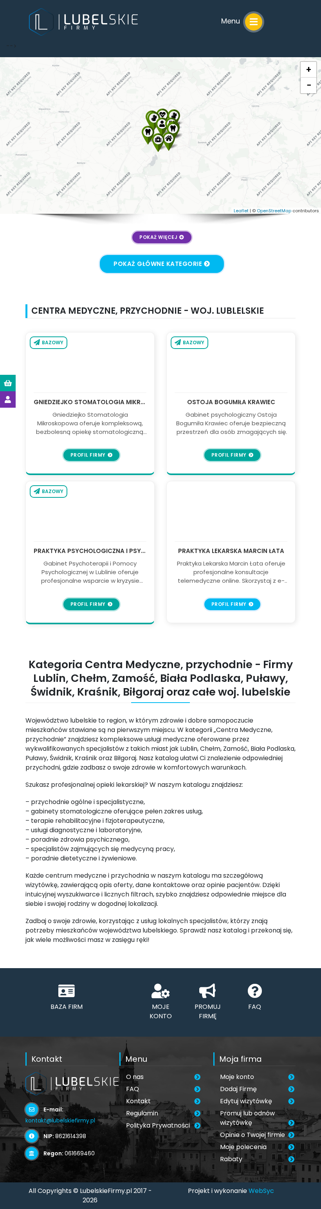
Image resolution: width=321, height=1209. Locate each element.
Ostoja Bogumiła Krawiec (231, 402)
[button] (148, 134)
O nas (135, 1076)
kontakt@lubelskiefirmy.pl (60, 1120)
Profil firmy (88, 455)
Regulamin (142, 1113)
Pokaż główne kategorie (158, 264)
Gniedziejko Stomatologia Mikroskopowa (90, 402)
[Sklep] (8, 383)
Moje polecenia (243, 1146)
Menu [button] (231, 21)
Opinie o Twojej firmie (252, 1134)
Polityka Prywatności (158, 1125)
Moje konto (237, 1076)
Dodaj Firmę (238, 1088)
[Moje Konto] (8, 399)
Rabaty (231, 1159)
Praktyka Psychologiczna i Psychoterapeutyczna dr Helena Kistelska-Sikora (90, 551)
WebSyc (261, 1190)
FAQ (132, 1088)
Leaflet (241, 211)
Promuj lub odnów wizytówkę (247, 1118)
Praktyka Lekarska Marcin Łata (231, 551)
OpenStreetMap (274, 211)
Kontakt (138, 1101)
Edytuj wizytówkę (246, 1101)
